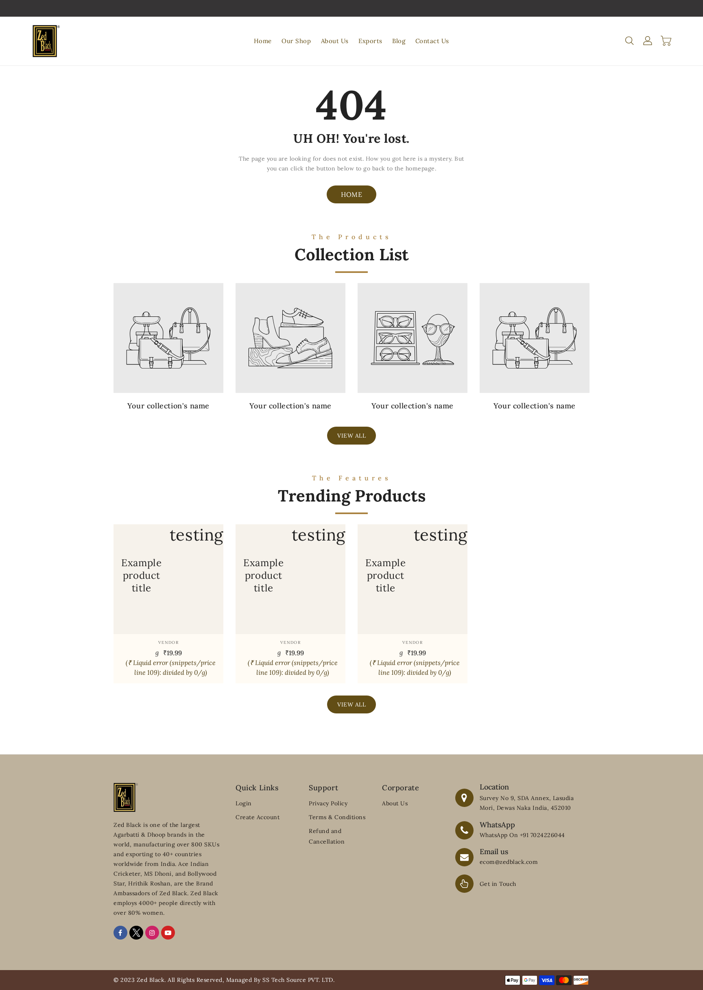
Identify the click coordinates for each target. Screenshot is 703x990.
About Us (395, 803)
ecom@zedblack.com (509, 862)
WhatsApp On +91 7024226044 (522, 835)
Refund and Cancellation (327, 836)
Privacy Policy (328, 803)
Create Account (257, 817)
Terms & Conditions (337, 817)
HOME (351, 194)
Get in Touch (498, 884)
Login (244, 803)
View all (351, 435)
